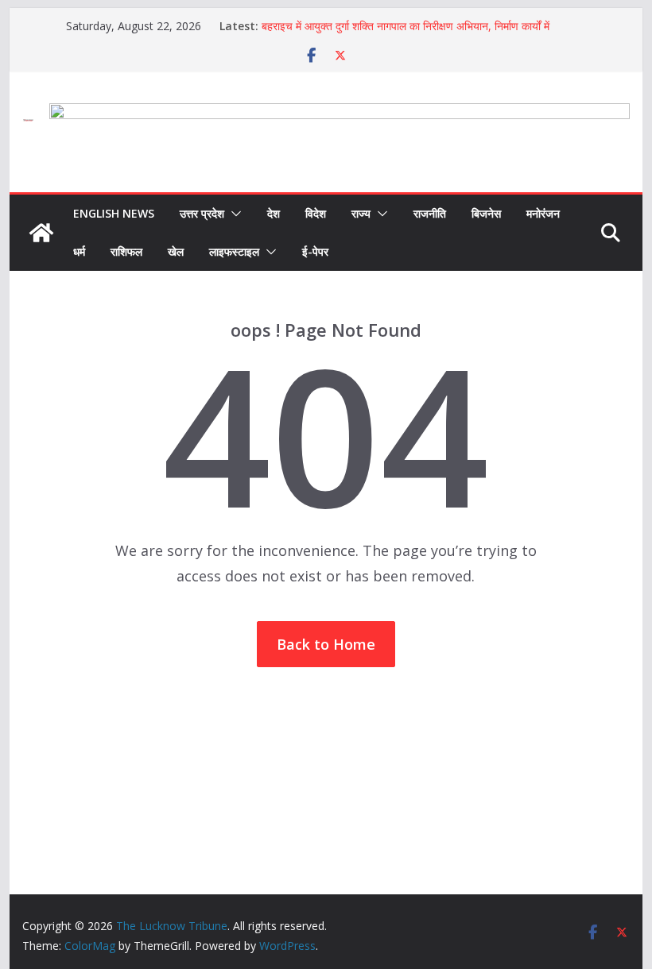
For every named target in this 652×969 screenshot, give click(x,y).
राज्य (361, 213)
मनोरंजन (543, 213)
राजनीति (429, 213)
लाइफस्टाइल (234, 251)
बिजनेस (486, 213)
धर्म (79, 251)
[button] (233, 214)
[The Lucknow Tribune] (41, 233)
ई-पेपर (315, 251)
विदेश (315, 213)
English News (113, 213)
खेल (176, 251)
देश (273, 213)
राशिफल (126, 251)
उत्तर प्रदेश (202, 213)
